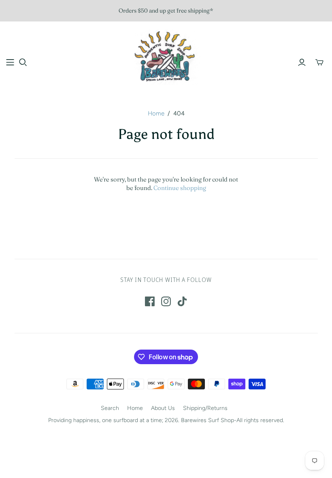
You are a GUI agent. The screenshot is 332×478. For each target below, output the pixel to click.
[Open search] (23, 62)
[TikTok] (182, 301)
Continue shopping (179, 188)
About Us (163, 408)
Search (110, 408)
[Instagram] (166, 301)
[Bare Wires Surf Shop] (166, 57)
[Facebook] (150, 301)
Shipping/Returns (205, 408)
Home (156, 113)
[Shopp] (10, 62)
